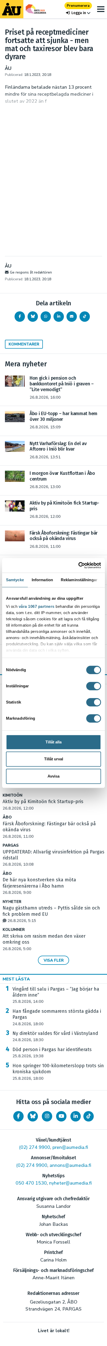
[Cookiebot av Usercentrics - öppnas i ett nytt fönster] (78, 565)
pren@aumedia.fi (70, 1147)
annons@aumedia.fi (70, 1165)
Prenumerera (78, 5)
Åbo (7, 817)
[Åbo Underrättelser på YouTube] (61, 1116)
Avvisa (53, 776)
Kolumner (14, 929)
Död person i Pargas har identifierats (52, 1053)
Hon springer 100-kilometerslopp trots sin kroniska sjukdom (58, 1072)
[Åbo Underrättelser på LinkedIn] (75, 1116)
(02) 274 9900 (34, 1147)
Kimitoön (12, 795)
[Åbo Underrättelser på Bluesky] (33, 1116)
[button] (78, 13)
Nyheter (12, 901)
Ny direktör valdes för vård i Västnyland (55, 1036)
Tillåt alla (53, 742)
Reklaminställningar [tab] (79, 580)
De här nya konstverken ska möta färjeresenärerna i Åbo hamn (39, 886)
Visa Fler (54, 960)
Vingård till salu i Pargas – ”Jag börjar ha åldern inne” (55, 995)
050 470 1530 (31, 1183)
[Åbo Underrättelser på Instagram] (47, 1116)
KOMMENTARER (24, 344)
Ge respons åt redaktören (31, 272)
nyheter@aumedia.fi (70, 1183)
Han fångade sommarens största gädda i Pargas (56, 1017)
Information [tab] (42, 580)
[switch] (93, 686)
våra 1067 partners (37, 606)
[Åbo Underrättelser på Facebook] (18, 1116)
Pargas (11, 845)
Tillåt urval (53, 759)
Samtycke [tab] (15, 580)
